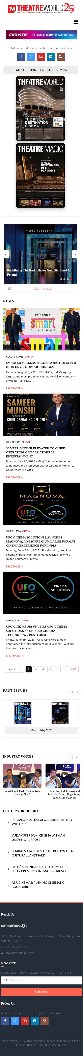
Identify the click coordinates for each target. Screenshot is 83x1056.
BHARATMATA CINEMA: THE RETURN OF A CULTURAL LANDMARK (42, 853)
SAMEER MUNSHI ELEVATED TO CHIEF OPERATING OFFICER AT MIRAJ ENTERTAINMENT (35, 452)
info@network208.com (19, 953)
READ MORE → (14, 388)
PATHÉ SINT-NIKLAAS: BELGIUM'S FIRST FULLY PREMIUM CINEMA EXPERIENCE (40, 869)
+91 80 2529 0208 (16, 947)
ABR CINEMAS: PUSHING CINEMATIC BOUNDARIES (38, 885)
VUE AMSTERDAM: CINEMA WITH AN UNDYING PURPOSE (38, 837)
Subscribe (41, 991)
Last (73, 669)
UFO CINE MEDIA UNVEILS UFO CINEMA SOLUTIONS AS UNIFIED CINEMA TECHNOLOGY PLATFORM (36, 630)
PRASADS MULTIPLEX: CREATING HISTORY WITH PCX (42, 822)
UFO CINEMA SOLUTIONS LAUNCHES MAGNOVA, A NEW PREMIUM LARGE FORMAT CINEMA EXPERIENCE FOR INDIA (40, 541)
